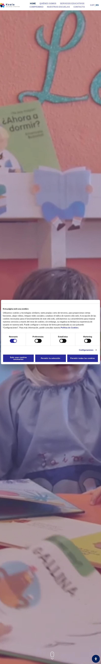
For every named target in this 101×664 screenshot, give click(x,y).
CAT (92, 5)
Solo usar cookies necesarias (18, 358)
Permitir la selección (50, 358)
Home (33, 3)
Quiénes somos (48, 3)
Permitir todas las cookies (82, 358)
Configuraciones (86, 350)
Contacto (79, 7)
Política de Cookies (69, 327)
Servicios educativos (72, 3)
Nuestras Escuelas (58, 7)
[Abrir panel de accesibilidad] (96, 659)
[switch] (38, 341)
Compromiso (36, 7)
